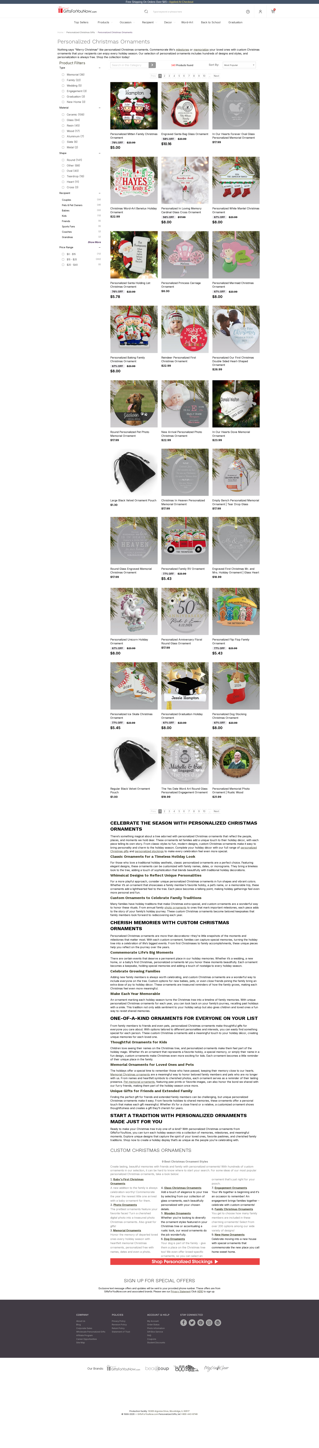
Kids (81, 215)
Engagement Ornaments (231, 1187)
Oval (73, 171)
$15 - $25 (72, 259)
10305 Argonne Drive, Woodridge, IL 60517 (169, 1411)
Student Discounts (156, 1342)
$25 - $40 (72, 264)
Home (60, 32)
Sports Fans (81, 226)
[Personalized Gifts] (77, 12)
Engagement (77, 91)
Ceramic (75, 114)
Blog (78, 1324)
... (209, 76)
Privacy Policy (118, 1321)
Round (74, 160)
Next (216, 76)
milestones (182, 49)
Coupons (151, 1339)
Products (103, 22)
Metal (72, 147)
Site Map (80, 1342)
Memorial (76, 74)
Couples (81, 199)
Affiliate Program (84, 1335)
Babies (81, 210)
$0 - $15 (71, 254)
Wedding (74, 85)
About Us (80, 1321)
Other (73, 165)
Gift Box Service (155, 1332)
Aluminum (75, 136)
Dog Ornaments (174, 1239)
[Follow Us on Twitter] (192, 1322)
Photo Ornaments (125, 1205)
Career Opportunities (86, 1339)
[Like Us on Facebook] (183, 1322)
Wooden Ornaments (177, 1213)
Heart (73, 181)
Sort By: (214, 64)
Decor (168, 22)
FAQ (149, 1335)
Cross (72, 187)
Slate (72, 142)
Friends (81, 221)
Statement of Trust (121, 1332)
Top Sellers (81, 22)
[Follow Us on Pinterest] (200, 1322)
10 (204, 76)
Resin (73, 125)
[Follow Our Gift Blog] (217, 1322)
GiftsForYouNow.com (148, 1414)
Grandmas (81, 237)
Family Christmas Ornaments (234, 1209)
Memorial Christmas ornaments (130, 1074)
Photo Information (156, 1328)
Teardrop (75, 176)
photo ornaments (175, 907)
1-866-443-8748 (189, 1414)
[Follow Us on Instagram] (209, 1322)
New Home (76, 102)
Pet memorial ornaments (139, 1082)
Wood (73, 131)
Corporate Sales (84, 1328)
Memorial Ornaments (127, 1230)
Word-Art (187, 22)
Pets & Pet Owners (81, 205)
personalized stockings (149, 851)
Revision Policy (119, 1324)
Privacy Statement (181, 1291)
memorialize (201, 49)
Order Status (153, 1324)
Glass (73, 120)
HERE (200, 1291)
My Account (153, 1321)
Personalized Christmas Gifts (80, 32)
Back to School (210, 22)
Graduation (235, 22)
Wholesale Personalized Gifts (90, 1332)
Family (74, 80)
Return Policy (118, 1328)
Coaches (81, 231)
